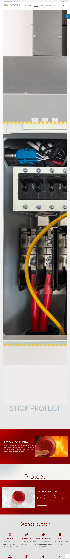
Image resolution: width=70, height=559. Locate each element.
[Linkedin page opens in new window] (61, 1)
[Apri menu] (67, 16)
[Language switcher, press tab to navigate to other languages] (64, 5)
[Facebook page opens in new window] (66, 1)
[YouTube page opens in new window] (63, 1)
